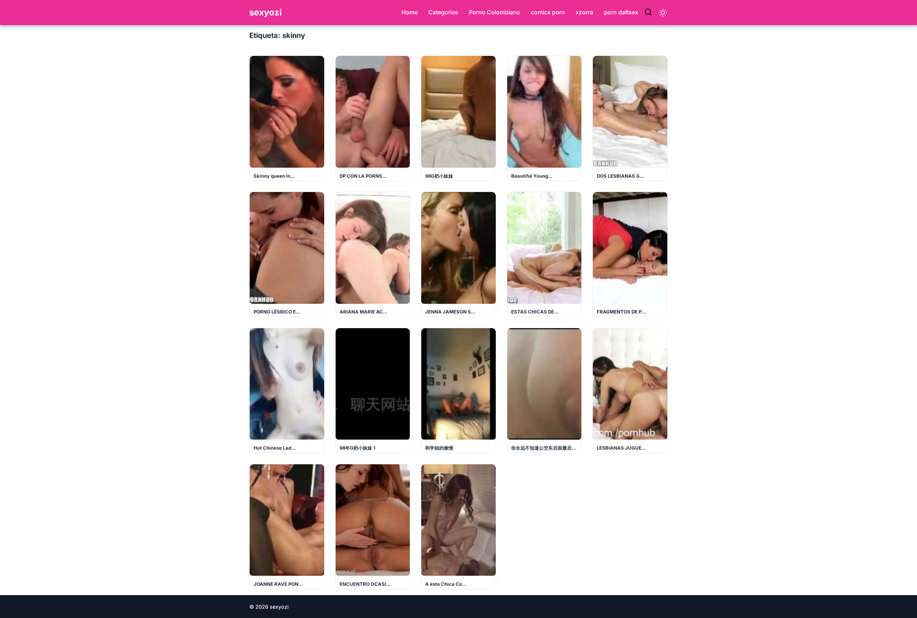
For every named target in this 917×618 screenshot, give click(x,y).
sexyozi (265, 12)
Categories (443, 12)
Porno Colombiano (494, 12)
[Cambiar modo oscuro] (663, 13)
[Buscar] (648, 12)
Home (410, 12)
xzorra (584, 12)
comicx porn (548, 12)
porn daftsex (621, 12)
